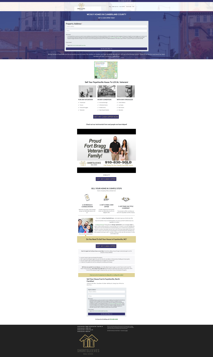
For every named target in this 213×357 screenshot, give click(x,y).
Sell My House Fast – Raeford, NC (83, 331)
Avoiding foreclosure (99, 224)
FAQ (133, 6)
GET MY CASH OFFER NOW (106, 117)
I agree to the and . (76, 45)
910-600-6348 (114, 319)
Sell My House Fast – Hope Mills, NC (96, 326)
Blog (110, 6)
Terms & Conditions (75, 45)
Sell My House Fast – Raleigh (82, 326)
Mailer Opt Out (115, 6)
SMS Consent (68, 34)
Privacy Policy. (119, 37)
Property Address (74, 24)
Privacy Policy (83, 45)
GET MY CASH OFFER (106, 179)
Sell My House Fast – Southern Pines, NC (85, 329)
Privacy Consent (69, 42)
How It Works (122, 6)
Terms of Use (112, 37)
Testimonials (128, 6)
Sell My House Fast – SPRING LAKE (84, 328)
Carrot (126, 330)
